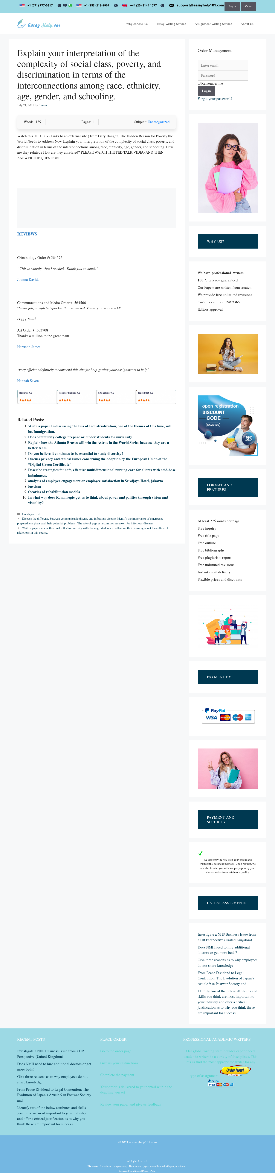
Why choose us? (137, 23)
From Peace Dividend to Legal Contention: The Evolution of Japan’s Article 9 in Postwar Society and (226, 978)
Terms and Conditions (130, 1170)
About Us (247, 23)
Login (232, 6)
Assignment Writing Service (213, 23)
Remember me (211, 83)
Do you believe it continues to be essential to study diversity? (75, 453)
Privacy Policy (149, 1170)
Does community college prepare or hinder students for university (80, 437)
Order (248, 6)
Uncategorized (159, 121)
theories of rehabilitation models (54, 491)
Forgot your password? (215, 98)
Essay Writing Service (171, 23)
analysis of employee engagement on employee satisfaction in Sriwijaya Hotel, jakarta (95, 480)
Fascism (34, 486)
